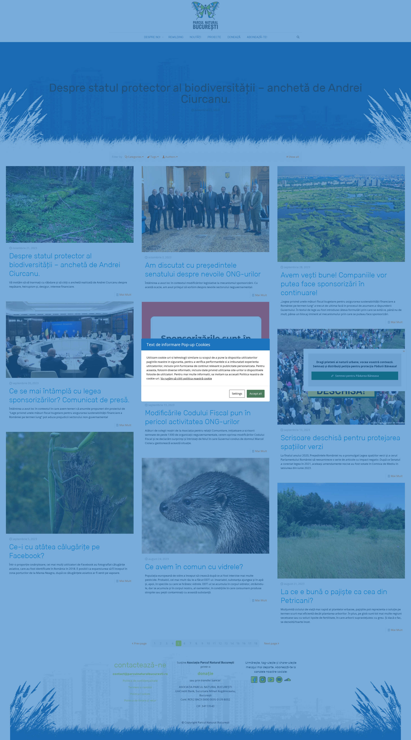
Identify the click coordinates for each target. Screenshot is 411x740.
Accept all (255, 393)
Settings (237, 393)
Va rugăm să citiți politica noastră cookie (186, 378)
